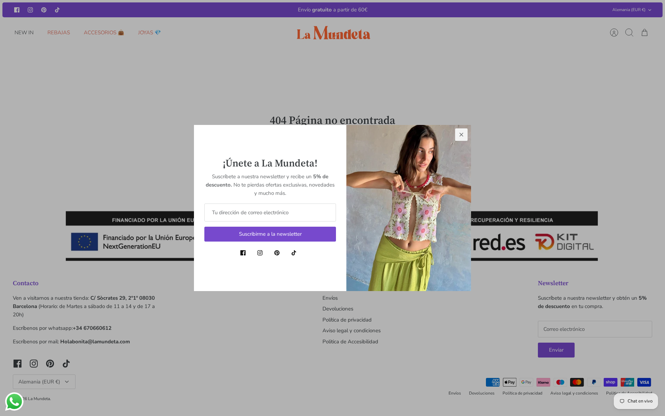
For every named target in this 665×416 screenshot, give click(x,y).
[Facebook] (243, 253)
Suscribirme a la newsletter (270, 233)
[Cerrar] (461, 134)
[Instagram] (260, 253)
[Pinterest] (277, 253)
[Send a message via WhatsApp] (14, 402)
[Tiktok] (294, 253)
